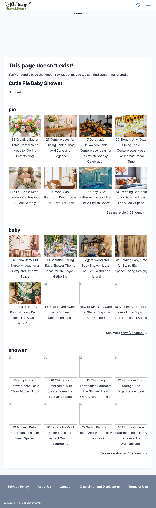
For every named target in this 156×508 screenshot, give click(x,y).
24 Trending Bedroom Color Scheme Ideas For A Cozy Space (131, 197)
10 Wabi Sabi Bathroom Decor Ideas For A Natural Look (60, 197)
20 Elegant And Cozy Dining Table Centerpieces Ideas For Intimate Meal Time (131, 150)
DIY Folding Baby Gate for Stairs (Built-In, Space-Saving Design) (131, 265)
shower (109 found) (129, 453)
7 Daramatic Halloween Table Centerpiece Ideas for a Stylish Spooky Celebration (96, 150)
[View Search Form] (138, 5)
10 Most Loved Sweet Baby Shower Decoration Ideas (60, 312)
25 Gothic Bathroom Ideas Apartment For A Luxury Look (95, 432)
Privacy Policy (18, 487)
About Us (44, 487)
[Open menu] (148, 5)
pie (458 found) (132, 212)
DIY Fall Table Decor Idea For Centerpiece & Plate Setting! (25, 197)
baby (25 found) (132, 333)
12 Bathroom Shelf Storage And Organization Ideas (131, 386)
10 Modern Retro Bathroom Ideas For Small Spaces (25, 432)
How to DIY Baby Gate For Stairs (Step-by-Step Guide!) (96, 312)
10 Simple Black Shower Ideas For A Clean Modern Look (25, 386)
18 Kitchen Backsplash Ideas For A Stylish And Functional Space (131, 312)
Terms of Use (138, 487)
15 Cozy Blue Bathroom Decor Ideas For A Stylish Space (96, 197)
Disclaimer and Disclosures (100, 487)
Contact (65, 487)
